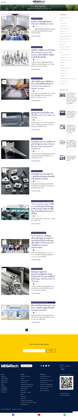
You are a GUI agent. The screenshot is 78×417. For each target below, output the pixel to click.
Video (2, 384)
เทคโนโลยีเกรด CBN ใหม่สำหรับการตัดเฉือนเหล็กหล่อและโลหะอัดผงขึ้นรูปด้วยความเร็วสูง (43, 176)
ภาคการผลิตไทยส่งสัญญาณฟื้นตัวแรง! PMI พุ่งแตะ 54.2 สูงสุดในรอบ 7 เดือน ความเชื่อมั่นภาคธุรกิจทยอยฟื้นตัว (71, 144)
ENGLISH (68, 366)
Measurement (49, 201)
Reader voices (5, 380)
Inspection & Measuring (46, 384)
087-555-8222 (65, 395)
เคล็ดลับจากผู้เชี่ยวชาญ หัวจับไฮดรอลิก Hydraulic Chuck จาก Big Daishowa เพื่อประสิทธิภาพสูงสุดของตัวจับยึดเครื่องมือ (43, 53)
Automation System (45, 376)
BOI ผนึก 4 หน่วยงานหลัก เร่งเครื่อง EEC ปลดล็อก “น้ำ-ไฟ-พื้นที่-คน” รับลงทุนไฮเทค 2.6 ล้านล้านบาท (71, 114)
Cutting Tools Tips (37, 18)
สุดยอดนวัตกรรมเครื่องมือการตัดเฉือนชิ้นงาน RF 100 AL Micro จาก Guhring (43, 115)
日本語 (62, 369)
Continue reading (36, 36)
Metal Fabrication (44, 390)
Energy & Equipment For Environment (46, 381)
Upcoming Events (65, 28)
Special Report (63, 81)
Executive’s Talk (63, 31)
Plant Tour (62, 65)
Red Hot (63, 75)
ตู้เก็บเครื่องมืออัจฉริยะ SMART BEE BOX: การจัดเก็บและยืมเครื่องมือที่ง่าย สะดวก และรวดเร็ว (43, 307)
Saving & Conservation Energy (67, 78)
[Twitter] (43, 365)
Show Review (64, 25)
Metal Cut (62, 44)
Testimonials (4, 378)
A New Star (34, 302)
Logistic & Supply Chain (46, 386)
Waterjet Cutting (64, 49)
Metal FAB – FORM (64, 46)
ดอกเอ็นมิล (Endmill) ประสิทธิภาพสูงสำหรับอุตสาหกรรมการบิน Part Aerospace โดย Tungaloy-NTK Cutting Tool (43, 145)
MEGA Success (64, 57)
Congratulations (64, 54)
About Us (3, 376)
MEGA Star (63, 73)
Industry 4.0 (62, 33)
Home (28, 8)
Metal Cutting (43, 388)
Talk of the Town (64, 60)
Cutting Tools (43, 378)
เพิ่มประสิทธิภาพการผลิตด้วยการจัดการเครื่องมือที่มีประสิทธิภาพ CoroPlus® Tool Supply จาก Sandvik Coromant (42, 84)
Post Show (63, 23)
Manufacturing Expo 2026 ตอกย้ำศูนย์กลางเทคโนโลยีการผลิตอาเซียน (71, 158)
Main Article (4, 382)
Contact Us (4, 392)
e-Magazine (4, 388)
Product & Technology (65, 68)
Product (3, 386)
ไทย (62, 366)
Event (43, 201)
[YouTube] (46, 365)
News (61, 52)
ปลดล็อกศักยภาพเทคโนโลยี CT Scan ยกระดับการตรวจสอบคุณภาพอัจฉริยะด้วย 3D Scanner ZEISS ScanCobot (71, 129)
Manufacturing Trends (65, 39)
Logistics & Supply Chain (65, 36)
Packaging (62, 62)
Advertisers (4, 390)
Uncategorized (63, 83)
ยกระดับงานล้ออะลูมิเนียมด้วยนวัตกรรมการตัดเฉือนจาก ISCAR (42, 22)
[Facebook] (41, 365)
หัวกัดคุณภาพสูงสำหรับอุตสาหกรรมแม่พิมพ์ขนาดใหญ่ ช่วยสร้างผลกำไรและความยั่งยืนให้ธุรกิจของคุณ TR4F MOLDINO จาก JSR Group (43, 276)
